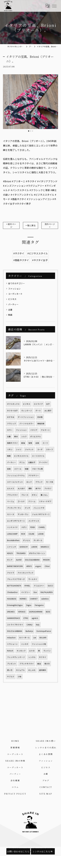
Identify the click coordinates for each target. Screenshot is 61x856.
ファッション (14, 288)
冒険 (30, 443)
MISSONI (46, 560)
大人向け (21, 488)
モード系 (49, 482)
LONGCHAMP (12, 534)
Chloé (47, 566)
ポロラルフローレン (37, 553)
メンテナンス (33, 521)
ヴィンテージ (26, 410)
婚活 (39, 663)
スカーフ (49, 449)
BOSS (48, 611)
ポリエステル (35, 436)
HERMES (23, 599)
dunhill (18, 560)
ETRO (26, 618)
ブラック (38, 482)
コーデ (39, 449)
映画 (10, 314)
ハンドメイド (12, 527)
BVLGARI (43, 637)
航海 (23, 443)
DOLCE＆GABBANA (14, 631)
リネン (9, 449)
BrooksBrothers (13, 540)
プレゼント (11, 663)
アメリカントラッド (25, 573)
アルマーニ (45, 430)
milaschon (11, 637)
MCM (23, 534)
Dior (35, 592)
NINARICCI (45, 547)
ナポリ (24, 527)
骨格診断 (40, 423)
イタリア (33, 430)
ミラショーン (12, 644)
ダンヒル (26, 540)
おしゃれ (31, 670)
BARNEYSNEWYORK (15, 566)
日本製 (40, 417)
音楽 (9, 469)
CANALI (29, 624)
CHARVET (34, 599)
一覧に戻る (30, 225)
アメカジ (47, 488)
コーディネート (15, 293)
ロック (29, 482)
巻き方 (47, 663)
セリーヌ (10, 514)
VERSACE (21, 611)
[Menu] (54, 6)
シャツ (18, 449)
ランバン (47, 650)
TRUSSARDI (20, 553)
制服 (26, 469)
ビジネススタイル (21, 456)
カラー (9, 430)
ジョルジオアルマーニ (41, 514)
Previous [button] (6, 103)
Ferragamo (39, 605)
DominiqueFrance (44, 631)
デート (38, 410)
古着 (10, 309)
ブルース (24, 495)
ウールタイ (32, 579)
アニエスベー (39, 585)
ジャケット (29, 449)
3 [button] (32, 131)
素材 (16, 436)
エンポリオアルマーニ (16, 521)
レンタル (32, 657)
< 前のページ (11, 225)
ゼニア (9, 560)
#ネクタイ (18, 253)
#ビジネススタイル (37, 253)
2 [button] (30, 131)
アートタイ (43, 462)
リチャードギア (45, 501)
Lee (34, 637)
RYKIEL (27, 585)
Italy (37, 624)
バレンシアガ (39, 508)
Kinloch (10, 650)
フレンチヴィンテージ (16, 657)
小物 (19, 676)
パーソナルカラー (27, 423)
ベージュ (10, 501)
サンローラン (23, 514)
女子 (48, 404)
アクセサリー (33, 475)
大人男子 (48, 410)
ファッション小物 (39, 644)
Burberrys (29, 631)
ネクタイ (42, 657)
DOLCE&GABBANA (32, 560)
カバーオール (24, 637)
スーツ (45, 443)
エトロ (31, 650)
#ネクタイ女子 (40, 260)
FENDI (32, 527)
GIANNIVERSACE (13, 618)
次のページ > (50, 225)
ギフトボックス (13, 404)
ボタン (34, 495)
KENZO (10, 553)
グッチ (27, 508)
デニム (22, 462)
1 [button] (28, 131)
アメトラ (10, 573)
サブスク (10, 676)
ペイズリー (25, 592)
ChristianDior (12, 592)
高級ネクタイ (12, 443)
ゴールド (21, 501)
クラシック (11, 423)
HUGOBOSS (11, 599)
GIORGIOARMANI (35, 611)
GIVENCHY (24, 547)
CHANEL (41, 527)
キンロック (21, 650)
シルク (24, 436)
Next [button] (55, 103)
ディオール (38, 540)
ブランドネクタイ (27, 663)
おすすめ (10, 417)
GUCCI (50, 585)
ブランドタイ (12, 495)
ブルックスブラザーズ (16, 579)
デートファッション (26, 417)
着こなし (44, 495)
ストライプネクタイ (15, 624)
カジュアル (20, 670)
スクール (17, 469)
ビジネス (12, 299)
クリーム (31, 501)
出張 (37, 443)
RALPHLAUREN (47, 592)
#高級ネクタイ (21, 260)
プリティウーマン (14, 508)
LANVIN (34, 547)
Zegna (28, 605)
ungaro (38, 566)
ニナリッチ (11, 547)
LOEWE (41, 534)
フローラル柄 (37, 469)
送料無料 (42, 670)
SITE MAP (45, 793)
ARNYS (29, 566)
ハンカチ (24, 644)
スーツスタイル (38, 456)
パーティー (13, 304)
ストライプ (38, 404)
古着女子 (31, 462)
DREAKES (11, 611)
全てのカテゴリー (16, 283)
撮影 (30, 488)
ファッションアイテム (16, 475)
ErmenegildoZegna (15, 605)
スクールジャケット (15, 482)
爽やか (38, 488)
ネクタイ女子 (12, 410)
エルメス (10, 488)
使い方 (9, 670)
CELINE (31, 534)
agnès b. (35, 618)
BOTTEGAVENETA (14, 585)
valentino (45, 599)
